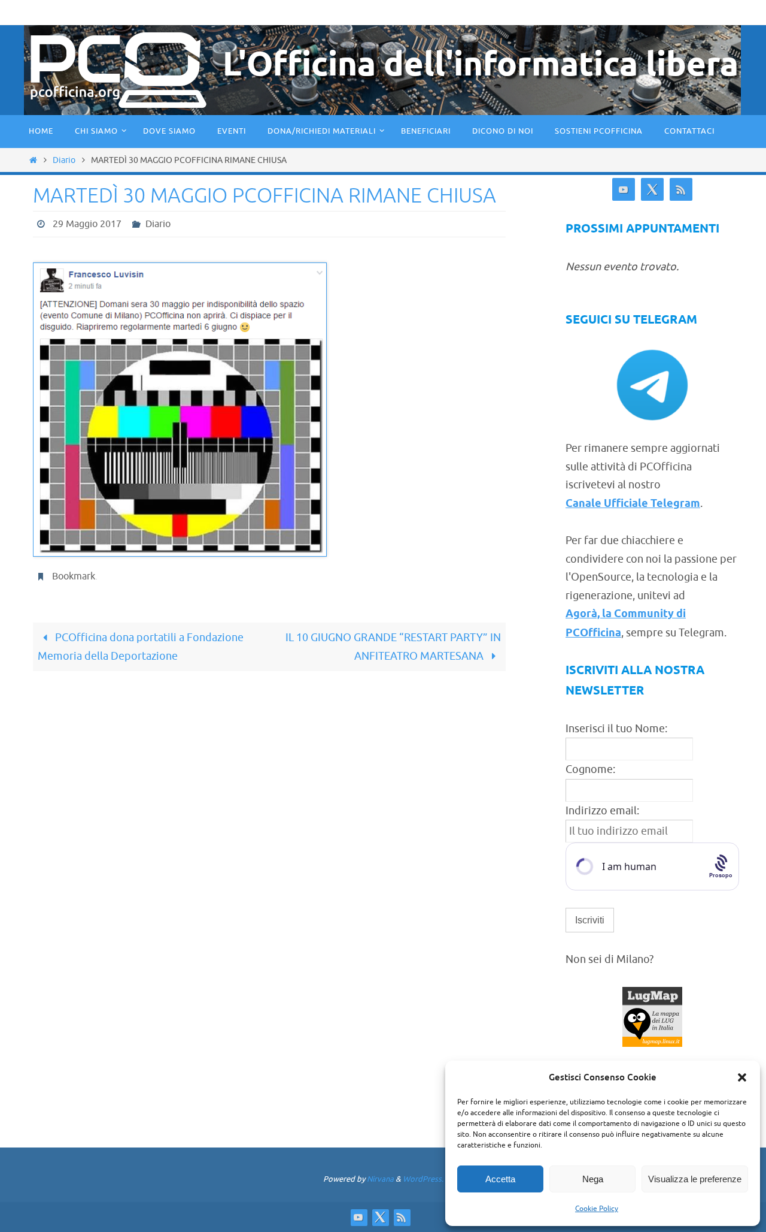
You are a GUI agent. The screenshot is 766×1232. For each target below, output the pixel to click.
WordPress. (423, 1179)
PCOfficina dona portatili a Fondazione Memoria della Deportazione (141, 647)
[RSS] (681, 189)
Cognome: (590, 769)
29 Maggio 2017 (87, 224)
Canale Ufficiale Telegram (633, 504)
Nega (592, 1179)
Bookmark (73, 576)
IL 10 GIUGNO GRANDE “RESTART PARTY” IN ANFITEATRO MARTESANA (393, 647)
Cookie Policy (596, 1208)
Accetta (500, 1179)
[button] (742, 1077)
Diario (64, 160)
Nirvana (380, 1179)
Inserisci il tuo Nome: (616, 728)
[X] (652, 189)
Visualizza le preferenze (694, 1179)
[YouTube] (623, 189)
